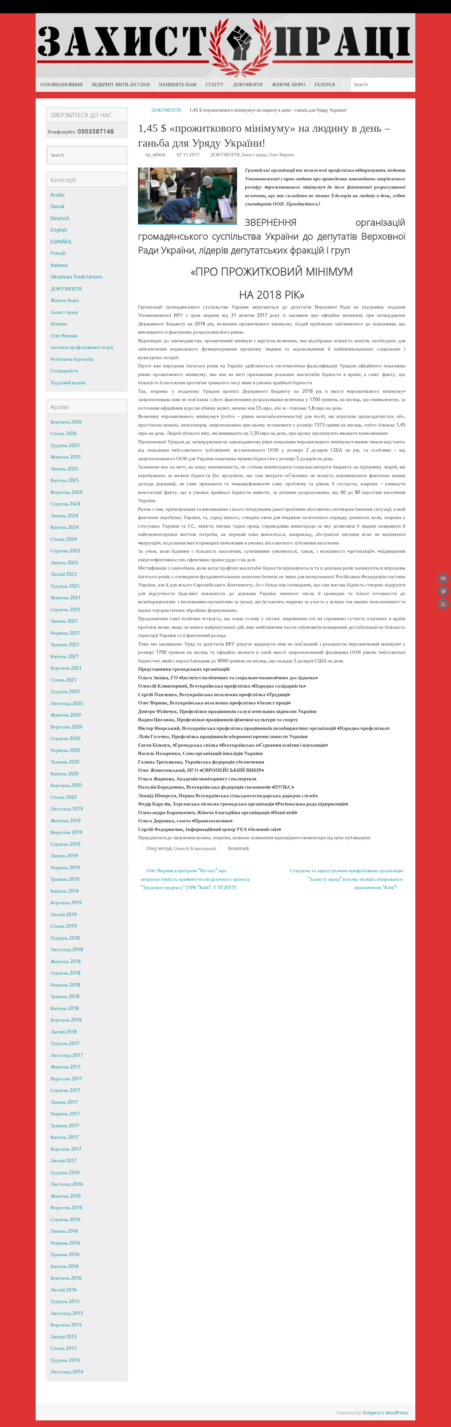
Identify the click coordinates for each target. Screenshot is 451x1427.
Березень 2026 (66, 422)
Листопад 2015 (67, 1313)
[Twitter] (443, 591)
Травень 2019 (65, 879)
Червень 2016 (65, 1243)
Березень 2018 (66, 1020)
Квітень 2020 (65, 774)
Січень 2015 (64, 1348)
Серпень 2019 (65, 844)
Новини (59, 324)
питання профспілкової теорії (82, 347)
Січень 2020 (64, 797)
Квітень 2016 (65, 1266)
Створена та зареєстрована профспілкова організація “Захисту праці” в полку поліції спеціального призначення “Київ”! (346, 879)
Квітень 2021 (65, 657)
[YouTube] (443, 578)
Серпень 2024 (65, 504)
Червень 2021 (65, 633)
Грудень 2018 (65, 938)
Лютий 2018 (64, 1032)
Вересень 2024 (66, 492)
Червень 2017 (65, 1114)
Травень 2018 (65, 997)
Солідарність (65, 371)
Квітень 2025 (65, 480)
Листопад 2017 (67, 1055)
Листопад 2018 (67, 950)
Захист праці (254, 155)
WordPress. (397, 1413)
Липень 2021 (64, 621)
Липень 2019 (64, 856)
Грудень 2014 (65, 1360)
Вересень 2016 (66, 1208)
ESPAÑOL (61, 242)
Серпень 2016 (65, 1220)
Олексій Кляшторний (195, 848)
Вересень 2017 (66, 1079)
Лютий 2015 (64, 1337)
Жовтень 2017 (66, 1067)
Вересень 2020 (66, 727)
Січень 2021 (64, 680)
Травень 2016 (65, 1255)
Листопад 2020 (67, 703)
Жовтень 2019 (66, 821)
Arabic (58, 195)
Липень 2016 (64, 1231)
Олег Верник (281, 155)
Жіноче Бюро (65, 300)
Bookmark (238, 848)
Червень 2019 (65, 868)
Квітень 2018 (65, 1008)
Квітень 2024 (65, 527)
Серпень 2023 (65, 551)
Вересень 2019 (66, 832)
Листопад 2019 (67, 809)
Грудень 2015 (65, 1301)
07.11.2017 (188, 155)
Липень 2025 (64, 469)
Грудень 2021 (65, 586)
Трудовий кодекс (68, 383)
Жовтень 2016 (66, 1196)
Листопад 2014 (67, 1372)
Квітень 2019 (65, 891)
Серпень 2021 (65, 610)
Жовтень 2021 (66, 598)
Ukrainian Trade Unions (77, 277)
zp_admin (155, 155)
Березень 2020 (66, 785)
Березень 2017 (66, 1149)
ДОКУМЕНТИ (166, 110)
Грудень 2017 (65, 1043)
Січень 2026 (64, 434)
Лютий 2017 (64, 1161)
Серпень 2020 (65, 738)
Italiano (59, 265)
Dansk (58, 207)
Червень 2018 (65, 985)
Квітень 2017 (65, 1137)
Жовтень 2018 (66, 961)
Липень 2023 (64, 563)
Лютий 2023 (64, 574)
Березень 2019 (66, 903)
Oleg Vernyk (159, 848)
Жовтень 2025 (66, 457)
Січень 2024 (64, 539)
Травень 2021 (65, 645)
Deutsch (60, 218)
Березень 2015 (66, 1325)
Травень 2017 (65, 1126)
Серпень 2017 (65, 1090)
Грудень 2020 (65, 692)
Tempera (371, 1413)
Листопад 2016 (67, 1184)
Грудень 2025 (65, 445)
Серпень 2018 (65, 973)
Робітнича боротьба (72, 359)
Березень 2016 (66, 1278)
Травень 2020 (65, 762)
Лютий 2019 (64, 915)
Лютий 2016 (64, 1290)
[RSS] (443, 604)
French (58, 253)
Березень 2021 (66, 668)
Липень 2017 (64, 1102)
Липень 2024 (64, 516)
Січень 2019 (64, 926)
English (59, 230)
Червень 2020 (65, 750)
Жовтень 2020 (66, 715)
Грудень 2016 (65, 1173)
